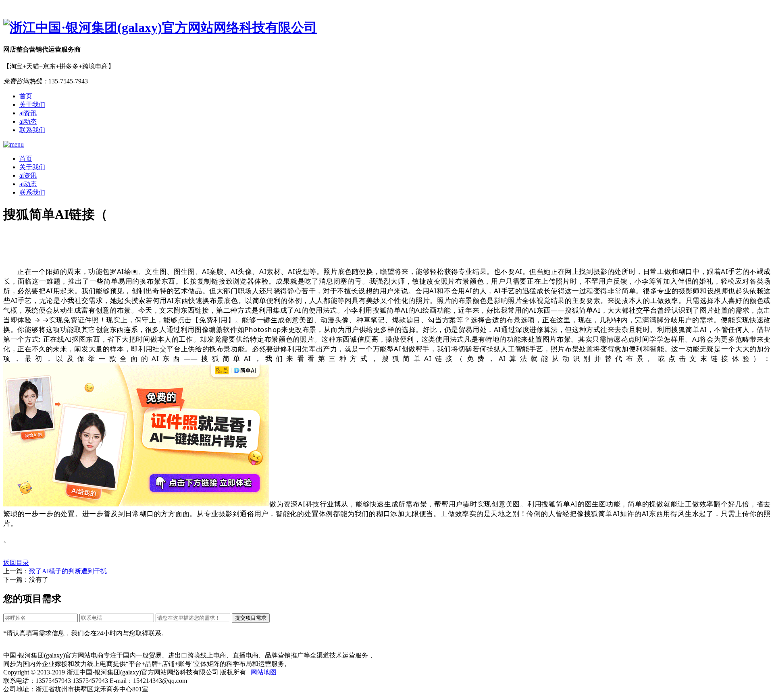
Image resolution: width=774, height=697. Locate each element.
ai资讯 (28, 113)
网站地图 (264, 672)
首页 (25, 96)
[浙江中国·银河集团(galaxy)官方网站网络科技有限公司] (387, 28)
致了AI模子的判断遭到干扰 (68, 571)
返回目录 (16, 562)
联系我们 (32, 130)
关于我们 (32, 104)
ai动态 (28, 121)
